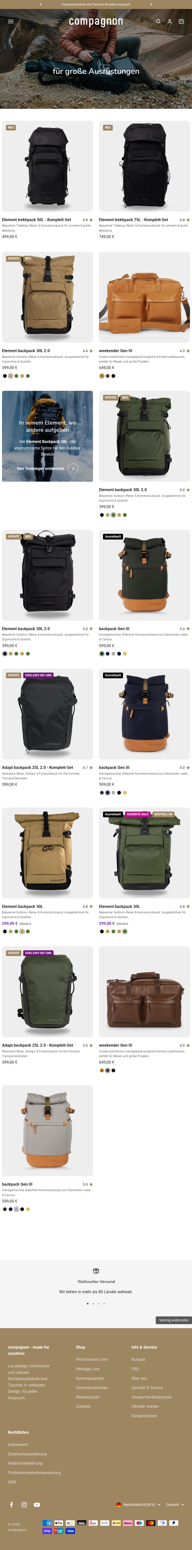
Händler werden (145, 1406)
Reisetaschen (88, 1397)
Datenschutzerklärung (27, 1454)
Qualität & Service (147, 1387)
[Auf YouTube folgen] (37, 1504)
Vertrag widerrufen (173, 1320)
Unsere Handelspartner (152, 1397)
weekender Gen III (115, 350)
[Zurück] (41, 4)
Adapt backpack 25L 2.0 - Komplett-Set (37, 767)
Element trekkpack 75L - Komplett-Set (133, 219)
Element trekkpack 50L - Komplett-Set (36, 219)
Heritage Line (87, 1369)
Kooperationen (144, 1415)
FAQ (135, 1369)
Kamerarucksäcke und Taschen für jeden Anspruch (96, 4)
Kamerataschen (90, 1378)
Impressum (18, 1444)
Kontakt (138, 1359)
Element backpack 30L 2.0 (26, 350)
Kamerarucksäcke (92, 1387)
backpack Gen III (114, 628)
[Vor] (151, 4)
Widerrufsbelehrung (25, 1463)
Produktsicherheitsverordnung (34, 1472)
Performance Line (91, 1359)
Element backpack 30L (22, 906)
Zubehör (83, 1406)
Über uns (139, 1378)
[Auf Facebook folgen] (11, 1504)
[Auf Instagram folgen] (24, 1504)
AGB (12, 1482)
